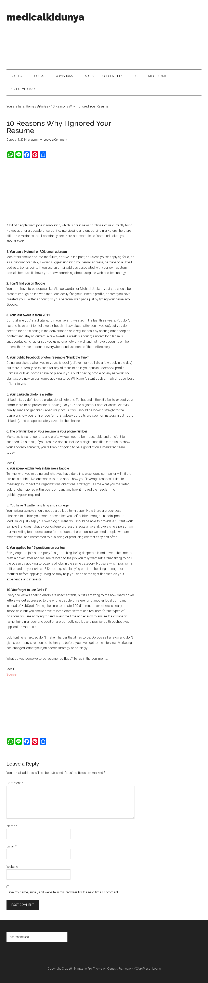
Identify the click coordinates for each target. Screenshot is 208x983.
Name (11, 826)
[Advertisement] (144, 34)
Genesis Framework (120, 968)
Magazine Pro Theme (88, 968)
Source (11, 674)
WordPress (142, 968)
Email (11, 846)
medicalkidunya (45, 17)
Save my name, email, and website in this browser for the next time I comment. (62, 892)
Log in (156, 968)
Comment (14, 783)
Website (12, 867)
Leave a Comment (55, 139)
